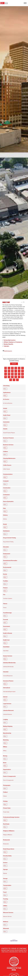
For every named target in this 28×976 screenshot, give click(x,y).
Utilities (5, 905)
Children (5, 451)
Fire (4, 594)
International (6, 687)
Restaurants (6, 839)
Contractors (6, 494)
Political (5, 792)
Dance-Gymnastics (8, 501)
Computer (6, 481)
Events (5, 574)
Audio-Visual (6, 415)
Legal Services (7, 703)
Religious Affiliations (8, 830)
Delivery (5, 515)
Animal (5, 408)
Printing (5, 801)
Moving (5, 755)
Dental (5, 524)
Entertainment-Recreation (10, 560)
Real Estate (6, 824)
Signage (5, 869)
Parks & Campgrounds (9, 776)
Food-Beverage (7, 612)
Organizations (7, 769)
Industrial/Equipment (7, 675)
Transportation (7, 885)
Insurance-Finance (8, 681)
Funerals (5, 619)
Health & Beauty (7, 633)
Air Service (6, 399)
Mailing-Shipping (7, 726)
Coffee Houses (7, 465)
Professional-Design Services (11, 817)
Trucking (5, 899)
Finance (5, 587)
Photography (6, 785)
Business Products (8, 438)
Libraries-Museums (8, 710)
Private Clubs (6, 808)
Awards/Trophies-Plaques (9, 432)
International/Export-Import (9, 691)
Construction (6, 487)
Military (5, 746)
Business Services (8, 444)
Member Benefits (8, 344)
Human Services (7, 656)
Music (4, 762)
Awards (5, 428)
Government (6, 626)
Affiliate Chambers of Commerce (13, 342)
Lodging (5, 719)
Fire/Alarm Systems (7, 598)
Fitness (5, 603)
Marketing (6, 740)
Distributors (6, 531)
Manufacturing (7, 733)
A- (21, 302)
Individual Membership (9, 662)
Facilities (5, 581)
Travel (4, 892)
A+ (24, 302)
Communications (7, 474)
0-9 (6, 368)
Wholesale (6, 928)
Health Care (6, 640)
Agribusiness (6, 392)
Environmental (7, 567)
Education (6, 547)
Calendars (6, 346)
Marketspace (8, 350)
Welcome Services (8, 912)
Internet (5, 696)
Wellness (5, 921)
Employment (6, 553)
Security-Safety (7, 855)
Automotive (6, 422)
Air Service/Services (7, 403)
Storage (5, 878)
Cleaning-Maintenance (9, 458)
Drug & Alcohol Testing (9, 537)
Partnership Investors (10, 340)
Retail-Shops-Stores (8, 849)
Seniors (5, 862)
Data (4, 508)
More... (5, 388)
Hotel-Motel (6, 646)
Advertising (6, 385)
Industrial (5, 671)
